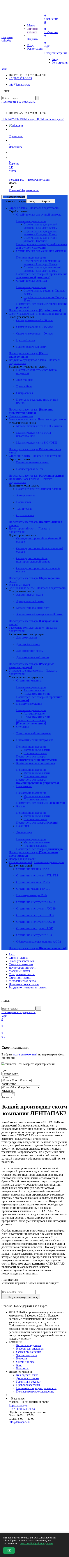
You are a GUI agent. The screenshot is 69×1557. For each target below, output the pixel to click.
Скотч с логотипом (21, 964)
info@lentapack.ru (19, 84)
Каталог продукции (28, 1345)
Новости (21, 1358)
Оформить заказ (29, 190)
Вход (30, 45)
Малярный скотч (19, 970)
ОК (9, 1550)
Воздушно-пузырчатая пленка (28, 987)
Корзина (14, 190)
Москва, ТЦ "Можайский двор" (44, 119)
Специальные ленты (22, 974)
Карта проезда (18, 1405)
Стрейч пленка (18, 957)
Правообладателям (28, 1384)
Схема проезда (25, 1361)
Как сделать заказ (27, 1375)
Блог (12, 954)
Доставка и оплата (27, 1378)
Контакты (22, 1368)
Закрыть (46, 201)
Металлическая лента (22, 980)
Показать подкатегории (44, 207)
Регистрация (35, 48)
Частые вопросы (26, 1355)
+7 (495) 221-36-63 (20, 78)
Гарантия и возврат (28, 1381)
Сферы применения (28, 1351)
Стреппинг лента (20, 977)
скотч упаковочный (25, 1054)
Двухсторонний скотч (22, 967)
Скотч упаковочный (21, 961)
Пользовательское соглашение (35, 1391)
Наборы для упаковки (30, 1348)
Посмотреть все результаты (18, 101)
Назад (31, 201)
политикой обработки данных (36, 1543)
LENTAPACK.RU (12, 119)
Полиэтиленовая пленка (24, 984)
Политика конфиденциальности (36, 1388)
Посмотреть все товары (41, 246)
